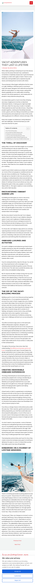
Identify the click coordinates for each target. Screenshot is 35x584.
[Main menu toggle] (31, 2)
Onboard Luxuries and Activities (14, 134)
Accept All (17, 571)
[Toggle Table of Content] (27, 128)
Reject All (17, 580)
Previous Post (17, 540)
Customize (17, 576)
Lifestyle (4, 68)
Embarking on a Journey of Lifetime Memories (17, 139)
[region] (17, 569)
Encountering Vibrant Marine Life (14, 132)
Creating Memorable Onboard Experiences (16, 137)
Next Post (17, 544)
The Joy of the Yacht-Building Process (15, 135)
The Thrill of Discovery (11, 130)
